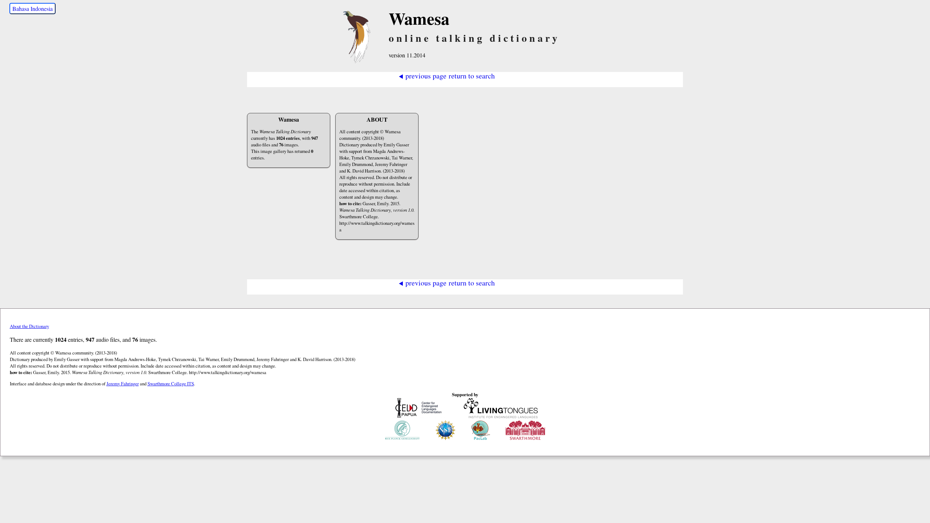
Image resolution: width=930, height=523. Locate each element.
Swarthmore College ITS (170, 383)
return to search (472, 75)
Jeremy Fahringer (122, 383)
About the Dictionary (29, 326)
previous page (422, 75)
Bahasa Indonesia (32, 8)
